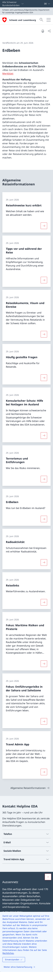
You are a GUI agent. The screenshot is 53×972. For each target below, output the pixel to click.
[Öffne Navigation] (48, 20)
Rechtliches (8, 953)
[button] (48, 877)
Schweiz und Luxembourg (22, 20)
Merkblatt (7, 73)
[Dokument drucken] (42, 31)
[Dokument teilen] (49, 31)
